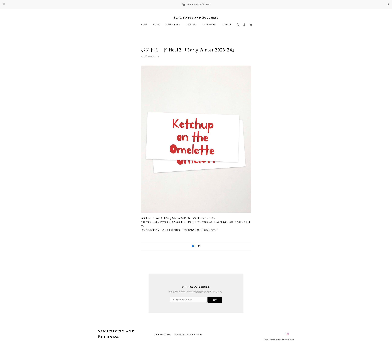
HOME (144, 25)
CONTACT (226, 25)
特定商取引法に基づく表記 (185, 334)
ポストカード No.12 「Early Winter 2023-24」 (189, 50)
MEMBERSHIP (209, 25)
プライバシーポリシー (163, 334)
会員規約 (199, 334)
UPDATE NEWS (173, 25)
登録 (215, 299)
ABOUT (156, 25)
